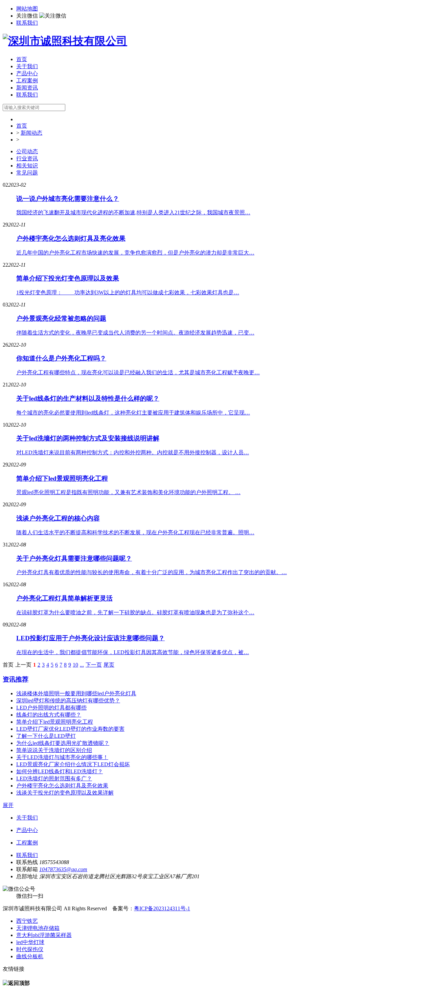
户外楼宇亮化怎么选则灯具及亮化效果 (71, 238)
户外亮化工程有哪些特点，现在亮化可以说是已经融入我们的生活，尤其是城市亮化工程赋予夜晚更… (138, 372)
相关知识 (27, 165)
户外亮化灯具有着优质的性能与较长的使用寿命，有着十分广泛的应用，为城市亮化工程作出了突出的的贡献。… (151, 572)
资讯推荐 (15, 679)
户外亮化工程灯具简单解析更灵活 (64, 598)
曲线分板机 (29, 956)
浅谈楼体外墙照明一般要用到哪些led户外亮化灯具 (76, 693)
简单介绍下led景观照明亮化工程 (62, 478)
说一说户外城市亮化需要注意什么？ (67, 198)
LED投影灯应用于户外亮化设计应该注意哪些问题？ (90, 638)
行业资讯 (27, 158)
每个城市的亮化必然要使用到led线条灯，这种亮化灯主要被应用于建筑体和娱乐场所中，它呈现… (133, 412)
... (82, 665)
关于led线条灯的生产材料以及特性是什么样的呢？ (87, 398)
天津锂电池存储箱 (38, 928)
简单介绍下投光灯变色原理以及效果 (67, 278)
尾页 (109, 665)
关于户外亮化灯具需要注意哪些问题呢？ (74, 558)
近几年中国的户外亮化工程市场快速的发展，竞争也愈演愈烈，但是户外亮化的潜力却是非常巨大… (135, 253)
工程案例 (27, 80)
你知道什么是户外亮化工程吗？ (61, 358)
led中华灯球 (30, 942)
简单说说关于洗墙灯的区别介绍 (54, 750)
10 (75, 665)
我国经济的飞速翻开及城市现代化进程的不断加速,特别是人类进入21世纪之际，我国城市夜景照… (133, 212)
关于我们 (27, 66)
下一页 (94, 665)
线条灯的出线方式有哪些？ (48, 715)
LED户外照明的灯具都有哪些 (51, 707)
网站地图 (27, 8)
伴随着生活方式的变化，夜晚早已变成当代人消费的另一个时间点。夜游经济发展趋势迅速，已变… (135, 332)
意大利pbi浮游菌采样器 (44, 935)
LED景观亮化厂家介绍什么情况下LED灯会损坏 (73, 764)
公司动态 (27, 151)
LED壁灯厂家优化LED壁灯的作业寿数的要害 (70, 729)
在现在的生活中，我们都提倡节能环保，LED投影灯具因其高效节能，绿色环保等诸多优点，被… (132, 652)
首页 (21, 59)
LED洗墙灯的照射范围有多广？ (54, 778)
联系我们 (27, 23)
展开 (8, 805)
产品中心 (27, 73)
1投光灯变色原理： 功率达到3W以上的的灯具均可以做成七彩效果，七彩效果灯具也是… (127, 292)
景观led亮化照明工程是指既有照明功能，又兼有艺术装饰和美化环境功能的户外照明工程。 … (128, 492)
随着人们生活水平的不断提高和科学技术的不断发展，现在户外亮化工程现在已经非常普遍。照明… (135, 532)
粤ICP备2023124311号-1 (162, 908)
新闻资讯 (27, 87)
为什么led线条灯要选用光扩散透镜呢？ (62, 743)
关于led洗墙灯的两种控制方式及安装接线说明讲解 (87, 438)
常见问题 (27, 173)
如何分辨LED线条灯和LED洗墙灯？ (59, 771)
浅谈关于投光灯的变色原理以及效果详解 (65, 793)
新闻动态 (31, 133)
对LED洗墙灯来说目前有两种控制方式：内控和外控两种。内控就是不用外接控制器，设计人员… (132, 452)
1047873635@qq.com (63, 869)
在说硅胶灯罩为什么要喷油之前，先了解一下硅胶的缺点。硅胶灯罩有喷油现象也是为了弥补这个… (135, 612)
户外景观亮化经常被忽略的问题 (61, 318)
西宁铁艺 (27, 921)
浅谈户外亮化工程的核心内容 (58, 518)
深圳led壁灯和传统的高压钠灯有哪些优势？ (68, 700)
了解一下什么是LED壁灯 (46, 736)
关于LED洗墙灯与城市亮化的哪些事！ (62, 757)
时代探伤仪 (29, 949)
